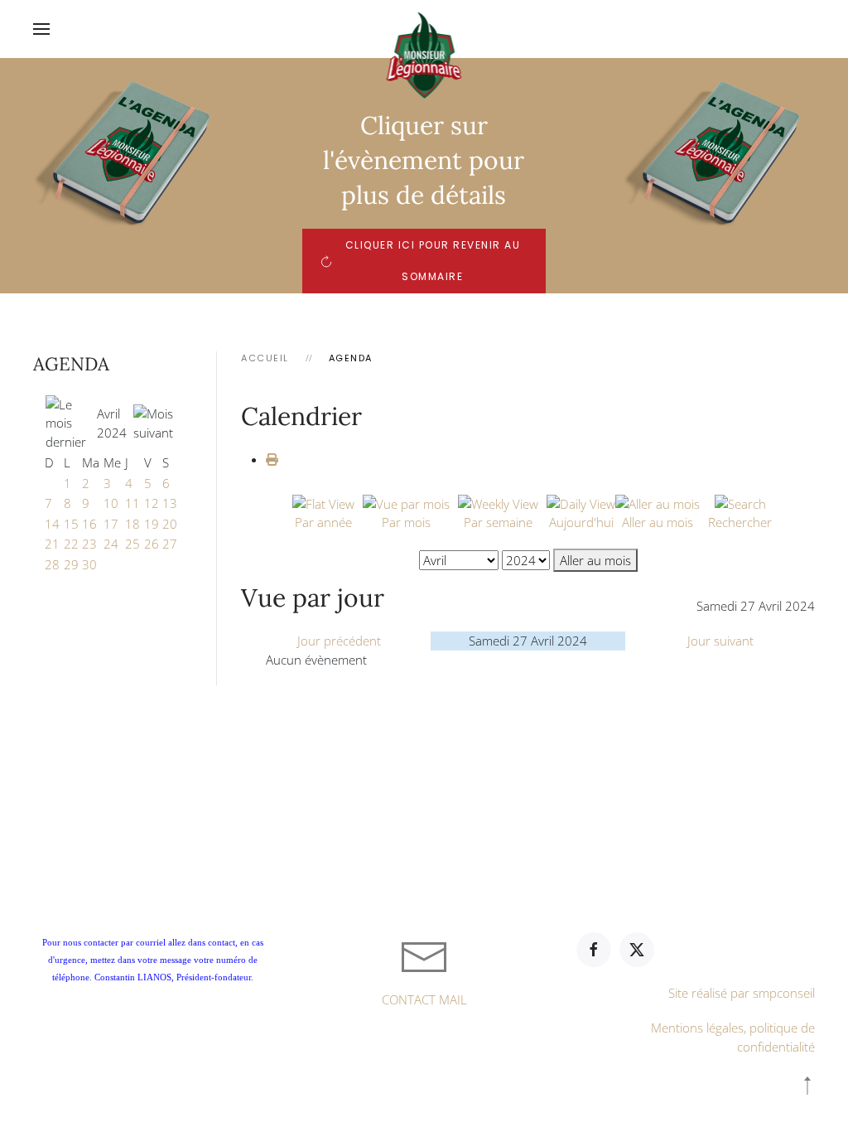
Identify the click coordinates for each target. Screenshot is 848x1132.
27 (169, 543)
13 (169, 503)
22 (71, 543)
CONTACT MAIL (424, 999)
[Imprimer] (272, 459)
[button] (41, 29)
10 (111, 503)
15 (71, 523)
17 (111, 523)
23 (89, 543)
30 (89, 564)
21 (52, 543)
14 (52, 523)
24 (111, 543)
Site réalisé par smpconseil (741, 992)
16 (89, 523)
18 (132, 523)
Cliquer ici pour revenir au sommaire (433, 260)
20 (169, 523)
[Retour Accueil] (424, 29)
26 (151, 543)
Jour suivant (720, 640)
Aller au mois (595, 560)
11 (132, 503)
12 (151, 503)
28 (52, 564)
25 (132, 543)
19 (151, 523)
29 (71, 564)
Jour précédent (339, 640)
